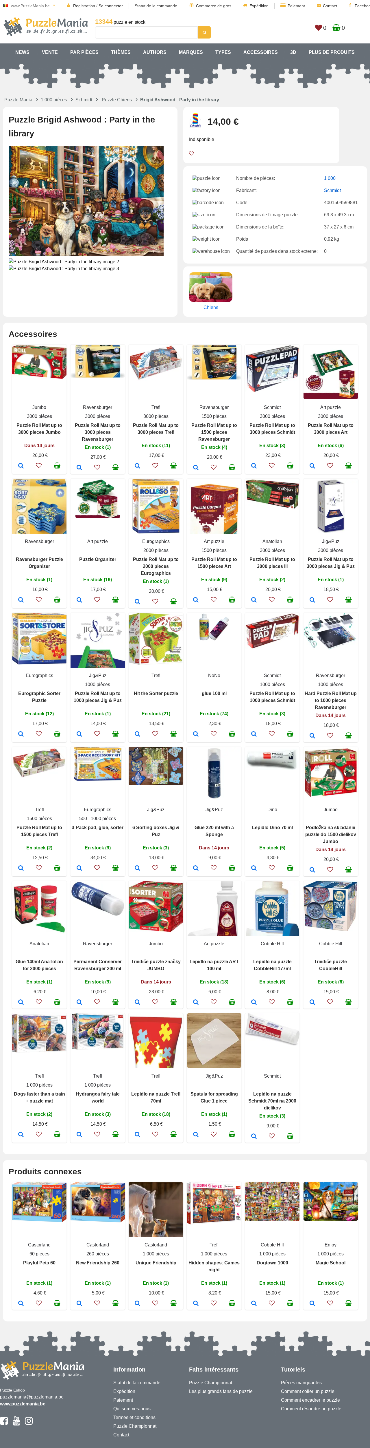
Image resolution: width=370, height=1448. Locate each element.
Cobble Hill (272, 943)
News (22, 52)
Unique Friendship (156, 1262)
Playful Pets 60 (39, 1262)
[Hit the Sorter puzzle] (137, 734)
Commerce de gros (213, 5)
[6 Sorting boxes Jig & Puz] (137, 868)
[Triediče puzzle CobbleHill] (312, 1002)
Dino (272, 809)
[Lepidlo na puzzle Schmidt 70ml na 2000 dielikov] (254, 1136)
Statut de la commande (156, 5)
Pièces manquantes (301, 1382)
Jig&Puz (330, 541)
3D (293, 52)
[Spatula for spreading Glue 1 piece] (196, 1135)
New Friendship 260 (97, 1262)
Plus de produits (332, 52)
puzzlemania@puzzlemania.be (32, 1396)
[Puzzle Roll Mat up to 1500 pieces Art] (196, 600)
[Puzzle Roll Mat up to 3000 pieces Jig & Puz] (312, 600)
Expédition (259, 5)
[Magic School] (312, 1304)
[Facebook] (4, 1423)
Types (223, 52)
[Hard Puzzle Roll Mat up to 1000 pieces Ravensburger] (312, 736)
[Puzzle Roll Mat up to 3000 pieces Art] (312, 466)
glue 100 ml (214, 693)
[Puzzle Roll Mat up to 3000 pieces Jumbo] (21, 466)
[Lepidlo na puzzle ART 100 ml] (196, 1002)
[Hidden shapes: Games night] (196, 1304)
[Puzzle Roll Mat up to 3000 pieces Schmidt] (254, 466)
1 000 (330, 178)
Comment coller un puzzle (307, 1391)
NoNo (214, 675)
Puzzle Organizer (97, 559)
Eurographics (156, 541)
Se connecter (111, 5)
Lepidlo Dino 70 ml (272, 827)
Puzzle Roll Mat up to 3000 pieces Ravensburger (98, 432)
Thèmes (121, 52)
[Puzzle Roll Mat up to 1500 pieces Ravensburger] (196, 468)
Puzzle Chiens (117, 99)
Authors (154, 52)
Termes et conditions (134, 1417)
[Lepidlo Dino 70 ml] (254, 868)
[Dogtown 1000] (254, 1304)
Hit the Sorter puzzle (156, 693)
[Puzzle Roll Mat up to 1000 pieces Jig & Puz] (79, 734)
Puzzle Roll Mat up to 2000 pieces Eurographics (156, 566)
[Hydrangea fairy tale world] (79, 1135)
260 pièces (97, 1253)
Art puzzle (330, 407)
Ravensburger (97, 407)
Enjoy (330, 1244)
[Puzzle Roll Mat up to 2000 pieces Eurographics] (137, 602)
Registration (84, 5)
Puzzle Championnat (134, 1426)
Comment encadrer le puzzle (310, 1400)
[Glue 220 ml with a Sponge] (196, 868)
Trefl (155, 407)
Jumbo (39, 407)
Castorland (39, 1244)
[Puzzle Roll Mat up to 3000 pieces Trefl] (137, 466)
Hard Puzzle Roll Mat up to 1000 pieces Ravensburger (331, 700)
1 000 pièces (54, 99)
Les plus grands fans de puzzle (221, 1391)
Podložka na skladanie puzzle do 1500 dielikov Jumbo (330, 834)
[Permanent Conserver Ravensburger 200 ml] (79, 1002)
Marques (191, 52)
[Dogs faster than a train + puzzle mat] (21, 1135)
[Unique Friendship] (137, 1304)
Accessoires (260, 52)
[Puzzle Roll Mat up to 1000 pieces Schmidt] (254, 734)
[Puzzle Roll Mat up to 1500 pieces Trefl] (21, 868)
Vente (50, 52)
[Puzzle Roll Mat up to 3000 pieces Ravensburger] (79, 468)
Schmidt (83, 99)
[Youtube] (16, 1423)
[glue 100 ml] (196, 734)
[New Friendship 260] (79, 1304)
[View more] (39, 377)
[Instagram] (29, 1423)
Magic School (330, 1262)
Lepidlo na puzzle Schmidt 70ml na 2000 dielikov (272, 1101)
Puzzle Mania (18, 99)
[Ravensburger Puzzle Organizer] (21, 600)
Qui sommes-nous (132, 1408)
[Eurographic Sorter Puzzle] (21, 734)
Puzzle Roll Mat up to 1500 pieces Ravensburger (214, 432)
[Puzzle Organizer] (79, 600)
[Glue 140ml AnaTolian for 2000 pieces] (21, 1002)
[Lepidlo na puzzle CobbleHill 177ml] (254, 1002)
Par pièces (84, 52)
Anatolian (272, 541)
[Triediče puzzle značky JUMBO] (137, 1002)
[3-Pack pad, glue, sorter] (79, 868)
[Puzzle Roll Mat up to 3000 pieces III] (254, 600)
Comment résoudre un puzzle (311, 1408)
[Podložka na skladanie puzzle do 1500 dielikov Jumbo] (312, 870)
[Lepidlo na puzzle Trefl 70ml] (137, 1135)
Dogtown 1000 (272, 1262)
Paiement (296, 5)
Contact (330, 5)
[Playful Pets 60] (21, 1304)
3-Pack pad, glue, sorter (97, 827)
